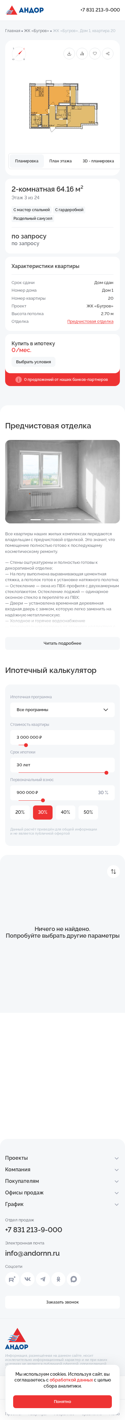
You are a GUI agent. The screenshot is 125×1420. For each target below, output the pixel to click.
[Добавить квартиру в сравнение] (82, 53)
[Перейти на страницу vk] (28, 1279)
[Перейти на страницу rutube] (12, 1279)
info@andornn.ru (32, 1253)
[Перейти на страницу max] (74, 1279)
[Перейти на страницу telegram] (43, 1279)
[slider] (26, 745)
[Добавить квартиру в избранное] (95, 53)
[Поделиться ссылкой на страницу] (107, 53)
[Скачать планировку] (69, 53)
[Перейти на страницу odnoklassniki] (58, 1279)
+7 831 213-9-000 (100, 10)
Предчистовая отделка (90, 321)
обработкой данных (72, 1379)
